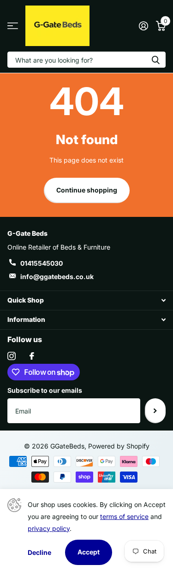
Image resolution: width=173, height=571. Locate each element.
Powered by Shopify (118, 446)
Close (86, 300)
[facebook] (32, 356)
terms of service (124, 516)
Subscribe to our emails (44, 390)
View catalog (12, 26)
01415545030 (41, 263)
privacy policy (49, 528)
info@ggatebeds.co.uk (57, 276)
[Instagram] (11, 356)
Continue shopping (86, 190)
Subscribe (155, 410)
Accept (89, 552)
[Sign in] (143, 26)
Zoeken (155, 60)
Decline (39, 552)
